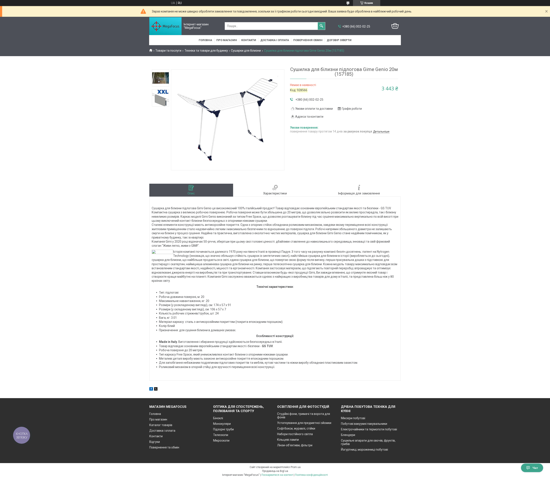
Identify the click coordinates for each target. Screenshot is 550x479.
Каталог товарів (160, 425)
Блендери (348, 435)
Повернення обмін (307, 40)
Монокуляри (222, 423)
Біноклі (218, 418)
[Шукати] (321, 26)
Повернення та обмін (164, 447)
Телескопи (220, 435)
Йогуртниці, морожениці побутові (364, 449)
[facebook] (151, 389)
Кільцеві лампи (288, 439)
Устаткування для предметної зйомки (304, 423)
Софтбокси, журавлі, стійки (296, 428)
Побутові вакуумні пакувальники (364, 423)
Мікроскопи (221, 440)
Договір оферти (339, 40)
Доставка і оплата (274, 40)
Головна (205, 40)
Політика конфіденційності (311, 474)
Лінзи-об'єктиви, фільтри (294, 445)
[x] (155, 389)
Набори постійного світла (295, 434)
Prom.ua (296, 467)
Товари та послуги (168, 50)
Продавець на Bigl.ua (275, 471)
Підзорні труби (223, 429)
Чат (535, 468)
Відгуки (154, 442)
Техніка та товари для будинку (206, 50)
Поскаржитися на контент (277, 474)
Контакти (248, 40)
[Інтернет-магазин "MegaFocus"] (165, 26)
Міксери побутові (353, 418)
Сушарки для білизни (246, 50)
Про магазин (226, 40)
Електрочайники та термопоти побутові (369, 429)
